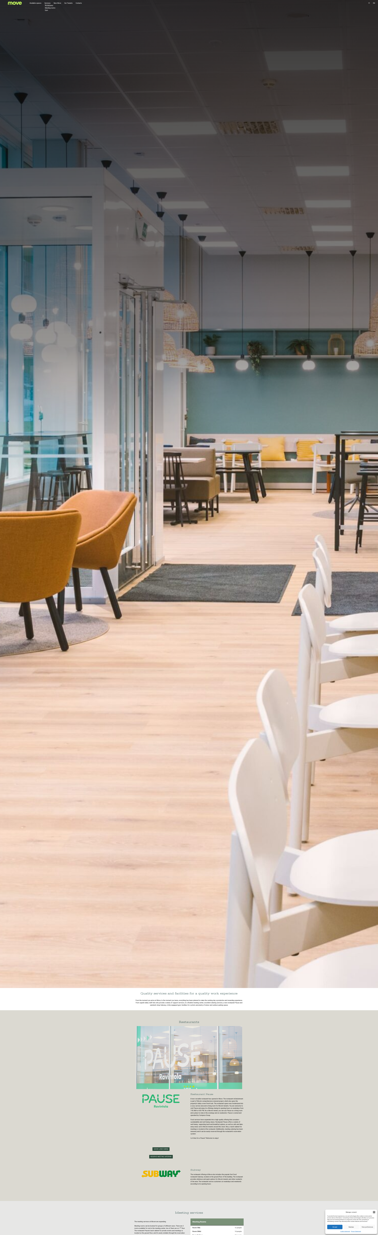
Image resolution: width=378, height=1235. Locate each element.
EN (374, 3)
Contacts (79, 3)
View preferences (367, 1227)
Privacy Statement (356, 1231)
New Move (57, 3)
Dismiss (351, 1227)
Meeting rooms (50, 8)
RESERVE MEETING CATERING (161, 1156)
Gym (46, 10)
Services (47, 3)
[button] (374, 1212)
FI (369, 3)
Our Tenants (68, 3)
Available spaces (35, 3)
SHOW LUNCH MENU (161, 1149)
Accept (335, 1227)
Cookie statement (345, 1231)
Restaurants (49, 5)
